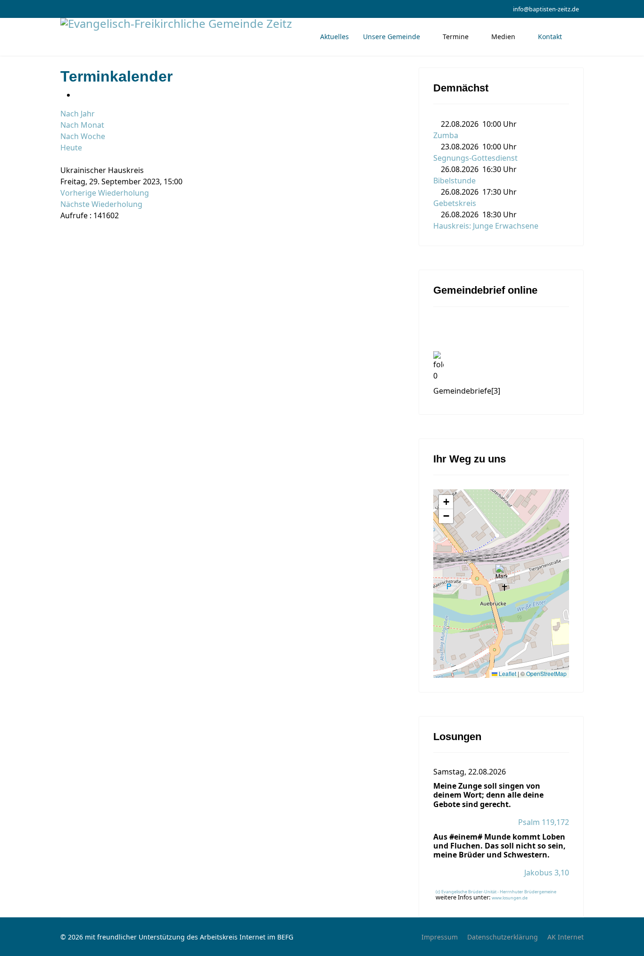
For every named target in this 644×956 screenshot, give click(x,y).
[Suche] (63, 159)
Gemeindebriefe (466, 391)
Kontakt (550, 36)
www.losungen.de (510, 898)
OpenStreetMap (546, 673)
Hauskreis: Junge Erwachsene (485, 226)
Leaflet (506, 673)
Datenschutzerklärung (502, 936)
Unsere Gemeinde (391, 36)
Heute (71, 147)
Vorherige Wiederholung (104, 193)
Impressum (439, 936)
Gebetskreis (454, 203)
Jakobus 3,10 (546, 872)
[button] (501, 574)
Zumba (445, 135)
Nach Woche (82, 136)
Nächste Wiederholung (101, 204)
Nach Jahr (77, 113)
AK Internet (565, 936)
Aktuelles (334, 36)
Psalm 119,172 (543, 822)
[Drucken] (78, 95)
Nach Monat (82, 125)
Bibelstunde (454, 180)
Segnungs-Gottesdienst (475, 158)
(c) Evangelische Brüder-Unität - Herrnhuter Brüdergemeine (496, 892)
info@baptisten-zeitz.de (546, 9)
